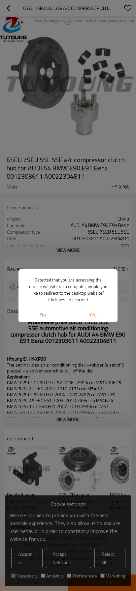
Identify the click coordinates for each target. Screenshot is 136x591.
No (43, 314)
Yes (93, 314)
